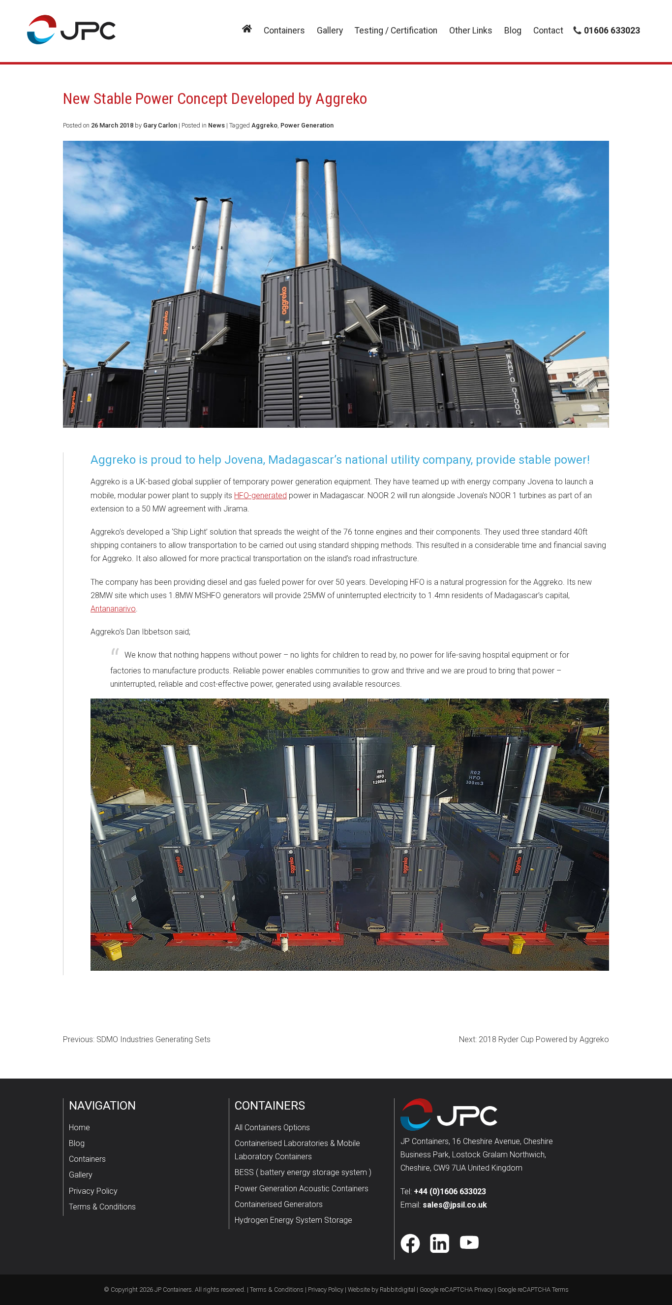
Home (79, 1127)
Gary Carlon (160, 125)
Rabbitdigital (397, 1289)
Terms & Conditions (102, 1206)
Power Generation (307, 125)
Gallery (330, 30)
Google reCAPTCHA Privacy (456, 1289)
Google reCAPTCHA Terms (533, 1289)
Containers (284, 30)
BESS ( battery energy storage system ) (303, 1172)
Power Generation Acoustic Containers (301, 1188)
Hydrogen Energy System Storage (293, 1220)
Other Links (470, 30)
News (216, 125)
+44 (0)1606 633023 (450, 1191)
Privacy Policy (93, 1191)
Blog (512, 30)
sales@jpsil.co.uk (455, 1205)
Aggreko (264, 125)
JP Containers (173, 1289)
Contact (548, 30)
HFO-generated (260, 495)
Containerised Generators (279, 1204)
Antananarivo (113, 608)
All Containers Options (272, 1127)
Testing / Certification (396, 30)
